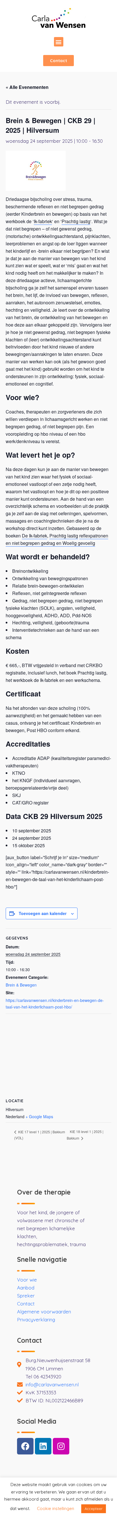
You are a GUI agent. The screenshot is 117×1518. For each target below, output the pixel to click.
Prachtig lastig (76, 221)
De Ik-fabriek (34, 535)
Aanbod (25, 1288)
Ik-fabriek (43, 221)
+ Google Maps (39, 1116)
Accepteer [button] (94, 1508)
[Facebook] (25, 1446)
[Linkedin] (43, 1446)
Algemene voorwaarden (44, 1312)
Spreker (26, 1296)
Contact (26, 1304)
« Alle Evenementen (27, 87)
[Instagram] (61, 1446)
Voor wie (27, 1280)
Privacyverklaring (36, 1320)
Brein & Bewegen (21, 985)
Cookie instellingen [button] (55, 1508)
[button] (58, 41)
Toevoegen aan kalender (42, 913)
